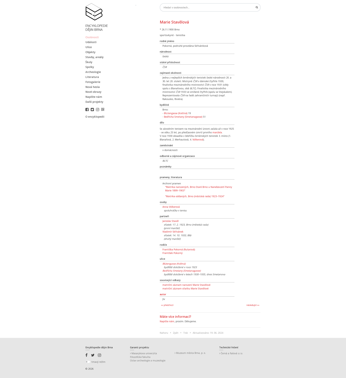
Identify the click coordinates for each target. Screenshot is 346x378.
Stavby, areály (94, 57)
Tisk (185, 332)
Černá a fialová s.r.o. (231, 353)
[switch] (87, 362)
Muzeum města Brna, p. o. (190, 353)
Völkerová (197, 139)
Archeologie (93, 72)
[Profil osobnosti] (103, 109)
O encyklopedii (94, 116)
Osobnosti (92, 37)
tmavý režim (98, 361)
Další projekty (94, 102)
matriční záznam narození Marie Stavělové (186, 284)
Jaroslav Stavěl (170, 221)
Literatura (92, 77)
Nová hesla (92, 87)
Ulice (88, 47)
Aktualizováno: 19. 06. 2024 (208, 332)
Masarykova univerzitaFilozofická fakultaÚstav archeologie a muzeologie (147, 357)
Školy (88, 62)
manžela (217, 132)
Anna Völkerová (171, 206)
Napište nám (93, 97)
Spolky (89, 67)
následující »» (252, 305)
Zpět (175, 332)
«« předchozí (167, 305)
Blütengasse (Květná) (175, 113)
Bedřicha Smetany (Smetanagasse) (183, 116)
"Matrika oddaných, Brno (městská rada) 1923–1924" (194, 196)
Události (91, 42)
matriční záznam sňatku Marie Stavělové (185, 288)
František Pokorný (172, 253)
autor (163, 294)
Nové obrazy (93, 92)
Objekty (90, 52)
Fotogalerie (92, 82)
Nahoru (164, 332)
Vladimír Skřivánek (172, 231)
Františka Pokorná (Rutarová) (178, 249)
